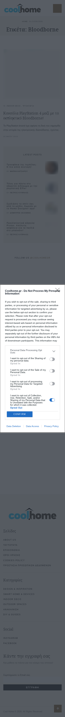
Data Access (32, 426)
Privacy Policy (51, 426)
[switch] (52, 359)
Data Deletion (13, 426)
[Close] (58, 291)
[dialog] (32, 359)
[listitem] (32, 351)
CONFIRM (20, 414)
